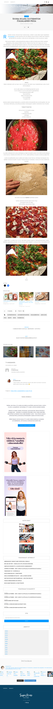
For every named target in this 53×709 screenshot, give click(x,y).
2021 (6, 637)
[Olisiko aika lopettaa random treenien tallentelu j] (16, 674)
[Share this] (31, 27)
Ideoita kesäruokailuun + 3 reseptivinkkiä (13, 573)
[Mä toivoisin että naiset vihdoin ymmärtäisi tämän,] (23, 674)
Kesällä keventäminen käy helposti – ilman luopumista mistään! (17, 575)
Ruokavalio (26, 23)
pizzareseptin (11, 36)
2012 (6, 654)
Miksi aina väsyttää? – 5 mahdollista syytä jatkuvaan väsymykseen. (18, 563)
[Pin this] (39, 27)
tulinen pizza (20, 317)
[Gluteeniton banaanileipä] (42, 296)
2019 (6, 641)
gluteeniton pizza (11, 314)
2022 (6, 635)
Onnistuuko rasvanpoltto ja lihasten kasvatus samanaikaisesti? (18, 566)
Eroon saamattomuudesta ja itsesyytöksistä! (14, 583)
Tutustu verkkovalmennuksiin (26, 425)
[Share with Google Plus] (36, 27)
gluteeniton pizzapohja (23, 314)
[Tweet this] (33, 27)
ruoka (14, 317)
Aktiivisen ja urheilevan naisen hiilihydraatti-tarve (15, 604)
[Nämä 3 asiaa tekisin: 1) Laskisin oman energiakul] (43, 674)
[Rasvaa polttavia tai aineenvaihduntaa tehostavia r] (50, 674)
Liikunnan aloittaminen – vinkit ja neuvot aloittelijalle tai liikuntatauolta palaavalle (22, 568)
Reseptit (22, 23)
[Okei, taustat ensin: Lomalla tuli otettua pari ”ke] (2, 674)
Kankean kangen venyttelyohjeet (11, 600)
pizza (5, 317)
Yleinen (31, 23)
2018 (6, 643)
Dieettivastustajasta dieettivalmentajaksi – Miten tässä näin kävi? (18, 578)
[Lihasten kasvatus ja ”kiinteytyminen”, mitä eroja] (9, 674)
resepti (9, 317)
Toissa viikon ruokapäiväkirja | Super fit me (21, 390)
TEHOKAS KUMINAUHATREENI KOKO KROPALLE (13, 580)
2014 (6, 652)
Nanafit (11, 688)
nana (14, 379)
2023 (6, 633)
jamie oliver (43, 314)
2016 (6, 648)
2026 (6, 631)
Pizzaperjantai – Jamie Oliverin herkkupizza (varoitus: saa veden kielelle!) (26, 302)
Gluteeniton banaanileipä (40, 301)
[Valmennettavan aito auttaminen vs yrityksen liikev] (36, 674)
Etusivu (5, 688)
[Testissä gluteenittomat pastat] (10, 296)
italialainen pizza (35, 314)
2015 (6, 650)
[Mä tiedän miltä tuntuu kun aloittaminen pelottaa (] (30, 674)
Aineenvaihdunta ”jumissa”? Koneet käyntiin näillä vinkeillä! (16, 561)
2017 (6, 646)
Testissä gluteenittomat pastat (10, 301)
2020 (6, 639)
